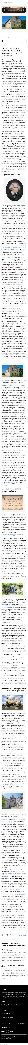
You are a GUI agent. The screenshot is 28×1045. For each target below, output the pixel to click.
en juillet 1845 (22, 246)
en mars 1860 (13, 96)
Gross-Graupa (12, 385)
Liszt (9, 665)
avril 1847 (9, 541)
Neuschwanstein (5, 818)
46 (17, 328)
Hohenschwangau (6, 876)
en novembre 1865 (11, 888)
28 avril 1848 (4, 448)
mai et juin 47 (11, 428)
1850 (8, 480)
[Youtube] (7, 1031)
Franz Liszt (10, 482)
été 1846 (4, 604)
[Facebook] (2, 1031)
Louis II (8, 821)
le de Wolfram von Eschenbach (15, 247)
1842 (16, 205)
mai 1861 (23, 478)
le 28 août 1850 (11, 663)
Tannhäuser (21, 331)
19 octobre (19, 284)
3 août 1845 (18, 279)
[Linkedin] (11, 1031)
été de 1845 (18, 233)
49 (12, 561)
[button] (24, 10)
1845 (15, 328)
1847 (9, 561)
